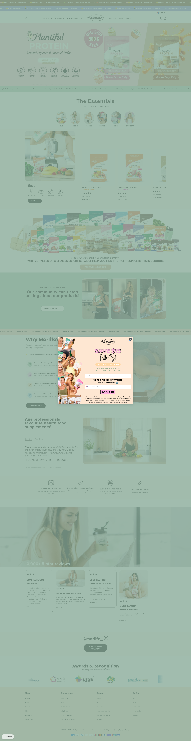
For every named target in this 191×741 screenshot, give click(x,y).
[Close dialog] (130, 339)
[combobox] (88, 387)
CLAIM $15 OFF (108, 392)
